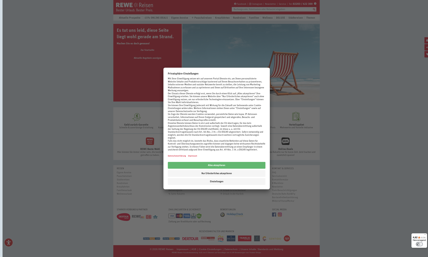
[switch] (419, 244)
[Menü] (425, 235)
